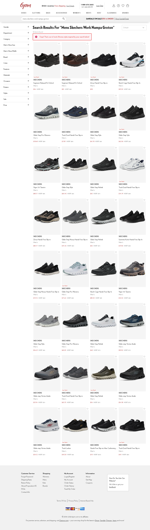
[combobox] (43, 19)
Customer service (118, 5)
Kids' (99, 13)
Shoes (23, 13)
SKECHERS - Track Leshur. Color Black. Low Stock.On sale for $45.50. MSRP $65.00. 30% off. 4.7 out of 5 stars (75, 431)
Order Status (68, 483)
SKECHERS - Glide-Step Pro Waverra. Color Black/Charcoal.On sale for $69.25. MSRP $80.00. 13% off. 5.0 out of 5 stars (75, 327)
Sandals (103, 520)
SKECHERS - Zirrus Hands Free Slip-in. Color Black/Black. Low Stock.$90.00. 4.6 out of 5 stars (103, 66)
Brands (125, 13)
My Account (113, 5)
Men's (88, 13)
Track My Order (69, 489)
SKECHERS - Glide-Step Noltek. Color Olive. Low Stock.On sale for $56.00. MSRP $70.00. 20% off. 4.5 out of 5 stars (103, 379)
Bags (48, 13)
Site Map (89, 480)
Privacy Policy (73, 501)
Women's (77, 13)
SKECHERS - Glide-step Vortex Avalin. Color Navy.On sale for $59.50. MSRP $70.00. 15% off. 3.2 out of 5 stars (132, 327)
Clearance (112, 13)
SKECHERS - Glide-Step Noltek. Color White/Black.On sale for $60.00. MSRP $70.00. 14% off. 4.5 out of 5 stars (103, 327)
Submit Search (63, 18)
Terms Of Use (61, 501)
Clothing (36, 13)
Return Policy (25, 483)
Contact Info (25, 492)
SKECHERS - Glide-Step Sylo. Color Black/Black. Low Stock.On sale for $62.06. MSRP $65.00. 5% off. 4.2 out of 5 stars (132, 118)
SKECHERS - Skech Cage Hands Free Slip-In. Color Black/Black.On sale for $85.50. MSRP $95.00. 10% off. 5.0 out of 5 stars (103, 275)
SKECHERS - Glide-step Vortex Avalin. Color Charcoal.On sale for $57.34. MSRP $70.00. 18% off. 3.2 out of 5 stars (47, 379)
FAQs (23, 489)
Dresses (109, 520)
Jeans (114, 520)
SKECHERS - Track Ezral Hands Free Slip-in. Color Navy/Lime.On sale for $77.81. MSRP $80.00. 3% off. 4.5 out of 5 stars (75, 118)
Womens (46, 477)
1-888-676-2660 (87, 4)
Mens (45, 480)
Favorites (123, 5)
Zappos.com (64, 520)
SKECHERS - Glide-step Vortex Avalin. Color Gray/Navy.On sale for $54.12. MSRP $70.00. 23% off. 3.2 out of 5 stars (47, 431)
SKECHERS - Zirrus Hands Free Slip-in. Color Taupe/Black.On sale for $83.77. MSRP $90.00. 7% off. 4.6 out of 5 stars (47, 223)
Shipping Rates (26, 480)
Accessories (61, 13)
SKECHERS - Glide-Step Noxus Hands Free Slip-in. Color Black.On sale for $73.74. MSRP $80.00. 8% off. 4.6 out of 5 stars (47, 275)
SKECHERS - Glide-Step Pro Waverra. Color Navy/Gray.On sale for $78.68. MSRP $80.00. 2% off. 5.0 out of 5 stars (47, 118)
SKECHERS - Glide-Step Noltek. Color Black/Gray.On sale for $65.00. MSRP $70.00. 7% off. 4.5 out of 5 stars (103, 223)
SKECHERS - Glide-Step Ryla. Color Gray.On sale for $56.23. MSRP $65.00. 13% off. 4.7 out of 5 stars (47, 327)
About (88, 477)
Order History (69, 486)
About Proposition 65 (29, 486)
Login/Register (69, 477)
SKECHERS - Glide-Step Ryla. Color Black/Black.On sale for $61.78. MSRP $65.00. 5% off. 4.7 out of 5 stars (103, 118)
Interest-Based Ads (86, 501)
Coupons (89, 483)
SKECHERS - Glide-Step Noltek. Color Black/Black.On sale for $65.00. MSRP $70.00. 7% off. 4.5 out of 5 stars (103, 170)
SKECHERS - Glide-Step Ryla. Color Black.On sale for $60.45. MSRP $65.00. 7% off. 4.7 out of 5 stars (75, 170)
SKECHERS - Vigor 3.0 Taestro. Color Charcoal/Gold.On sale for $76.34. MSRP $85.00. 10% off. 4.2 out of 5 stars (132, 275)
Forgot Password (27, 477)
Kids (44, 483)
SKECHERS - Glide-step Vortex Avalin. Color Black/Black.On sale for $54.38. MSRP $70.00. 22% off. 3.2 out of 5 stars (132, 379)
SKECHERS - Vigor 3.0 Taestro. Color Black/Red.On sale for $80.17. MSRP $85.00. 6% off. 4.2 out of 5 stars (47, 170)
